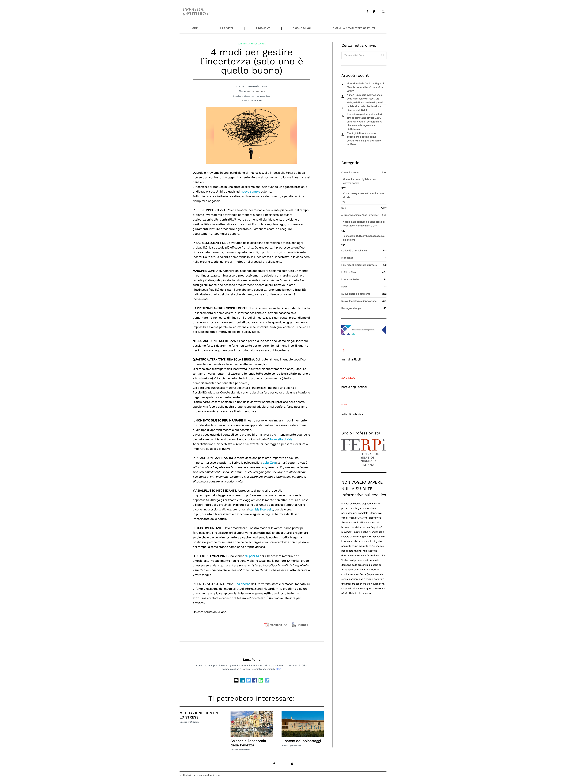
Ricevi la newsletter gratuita (354, 28)
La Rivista (227, 28)
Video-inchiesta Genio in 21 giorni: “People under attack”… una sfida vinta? (365, 87)
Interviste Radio (350, 279)
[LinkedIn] (242, 681)
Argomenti (263, 28)
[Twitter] (248, 681)
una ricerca (242, 584)
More (278, 669)
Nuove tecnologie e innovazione (359, 301)
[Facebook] (254, 681)
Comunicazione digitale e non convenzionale (359, 181)
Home (194, 28)
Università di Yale (280, 439)
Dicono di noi (302, 28)
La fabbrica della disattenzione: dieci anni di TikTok (364, 108)
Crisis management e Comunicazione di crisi (363, 195)
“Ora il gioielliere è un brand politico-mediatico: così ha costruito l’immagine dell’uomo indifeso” (364, 139)
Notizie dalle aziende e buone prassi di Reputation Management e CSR (364, 223)
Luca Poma (251, 659)
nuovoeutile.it (256, 91)
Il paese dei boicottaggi (301, 741)
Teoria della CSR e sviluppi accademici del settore (364, 238)
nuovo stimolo (250, 191)
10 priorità (252, 556)
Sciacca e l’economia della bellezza (248, 743)
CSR (343, 208)
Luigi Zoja (269, 462)
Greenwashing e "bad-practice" (361, 215)
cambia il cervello (261, 509)
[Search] (383, 11)
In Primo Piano (349, 272)
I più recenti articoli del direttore (359, 265)
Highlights (347, 257)
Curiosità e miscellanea (252, 44)
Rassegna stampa (351, 308)
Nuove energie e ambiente (355, 293)
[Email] (236, 681)
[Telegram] (267, 681)
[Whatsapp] (261, 681)
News (344, 286)
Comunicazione (349, 172)
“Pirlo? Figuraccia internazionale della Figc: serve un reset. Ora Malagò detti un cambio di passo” (365, 99)
